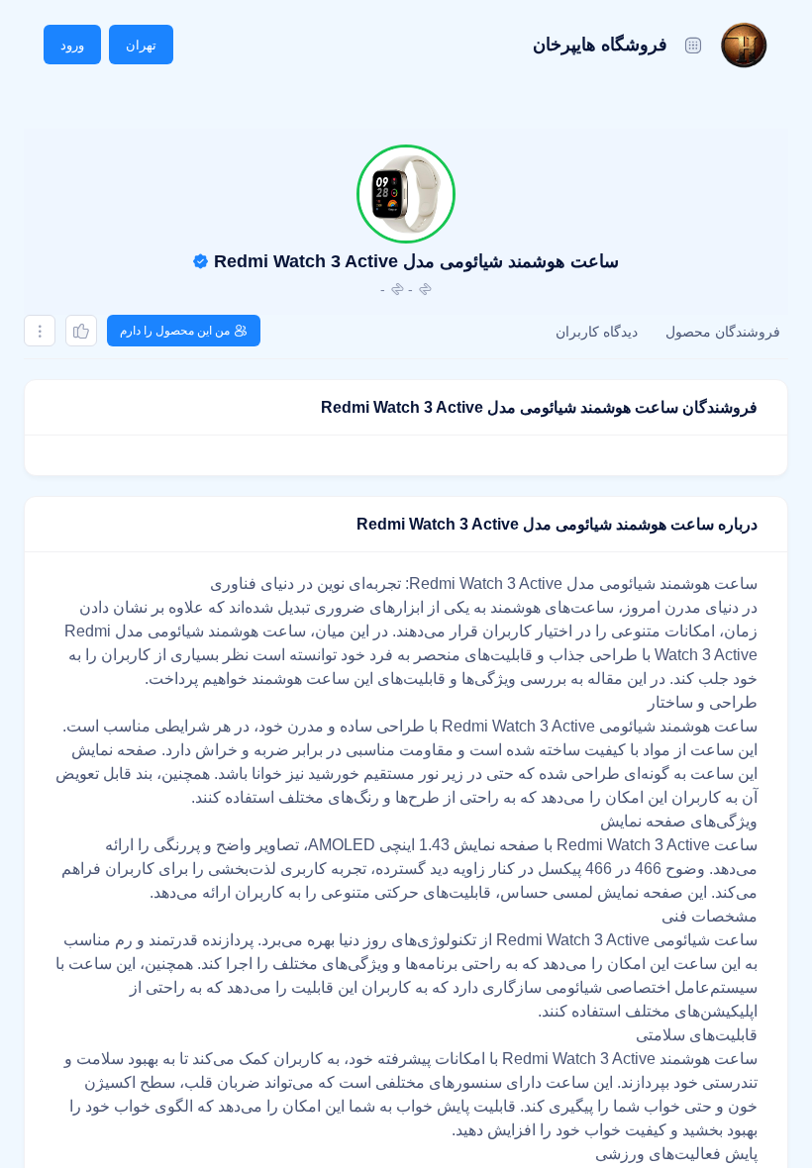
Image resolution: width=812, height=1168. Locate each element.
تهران (141, 45)
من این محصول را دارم (175, 331)
